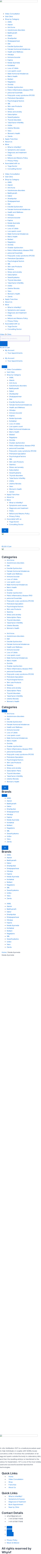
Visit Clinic (9, 16)
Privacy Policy (13, 161)
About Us (8, 142)
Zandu (10, 136)
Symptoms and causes (16, 150)
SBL (9, 104)
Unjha (10, 125)
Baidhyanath (12, 33)
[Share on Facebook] (9, 1527)
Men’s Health (13, 76)
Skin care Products (15, 106)
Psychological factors (16, 101)
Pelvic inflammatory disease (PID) (20, 90)
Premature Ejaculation (16, 98)
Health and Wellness (15, 52)
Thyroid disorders (14, 120)
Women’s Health (14, 133)
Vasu (9, 131)
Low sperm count (14, 71)
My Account (9, 350)
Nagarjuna (11, 82)
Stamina (11, 109)
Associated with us (12, 163)
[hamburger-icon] (4, 366)
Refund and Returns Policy (18, 158)
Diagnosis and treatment (17, 153)
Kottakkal (11, 65)
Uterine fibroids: (14, 128)
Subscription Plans (14, 617)
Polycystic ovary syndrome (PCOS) (21, 95)
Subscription (12, 114)
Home (4, 952)
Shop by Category (12, 19)
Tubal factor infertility (16, 123)
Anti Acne (11, 27)
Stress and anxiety (15, 112)
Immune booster (14, 57)
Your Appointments (15, 353)
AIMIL (10, 22)
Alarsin (10, 25)
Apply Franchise (11, 139)
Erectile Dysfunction (15, 46)
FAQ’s (10, 155)
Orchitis (10, 85)
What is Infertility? (14, 147)
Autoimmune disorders (16, 30)
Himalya (11, 55)
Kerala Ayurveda (14, 63)
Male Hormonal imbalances (18, 74)
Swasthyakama (13, 117)
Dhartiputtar (12, 38)
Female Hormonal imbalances (19, 49)
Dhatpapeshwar (14, 41)
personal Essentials (15, 93)
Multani (10, 79)
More (7, 144)
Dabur (10, 36)
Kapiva (10, 60)
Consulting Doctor (15, 169)
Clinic (9, 334)
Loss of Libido (13, 68)
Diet (9, 44)
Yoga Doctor (12, 166)
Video (2, 334)
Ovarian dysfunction (15, 87)
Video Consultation (12, 14)
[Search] (4, 343)
